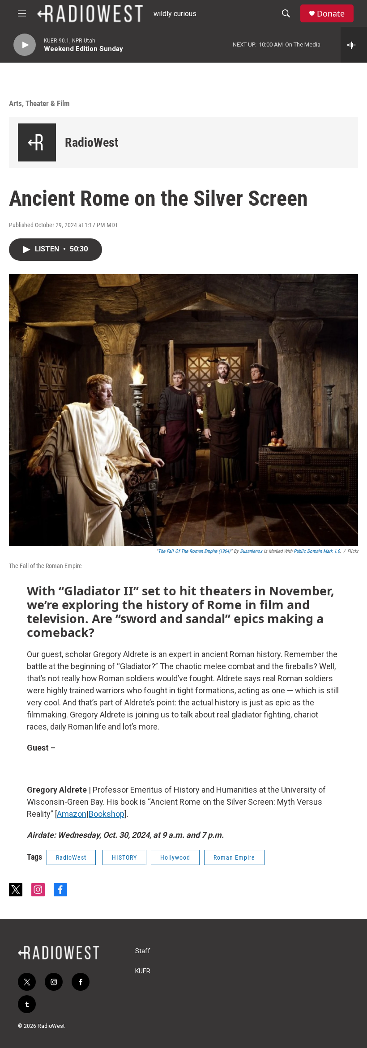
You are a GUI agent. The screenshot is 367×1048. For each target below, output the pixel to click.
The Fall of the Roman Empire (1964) (194, 551)
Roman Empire (234, 857)
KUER (142, 971)
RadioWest (92, 142)
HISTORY (124, 857)
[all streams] (354, 45)
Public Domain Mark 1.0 (317, 551)
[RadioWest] (37, 142)
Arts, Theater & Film (39, 103)
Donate (331, 13)
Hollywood (175, 857)
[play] (24, 45)
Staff (142, 951)
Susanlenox (251, 551)
